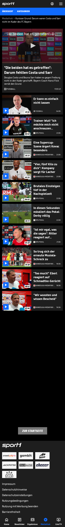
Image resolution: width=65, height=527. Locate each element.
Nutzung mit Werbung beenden (20, 506)
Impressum (8, 484)
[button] (32, 45)
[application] (32, 46)
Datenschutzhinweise (14, 489)
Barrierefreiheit (11, 512)
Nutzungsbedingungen (15, 500)
